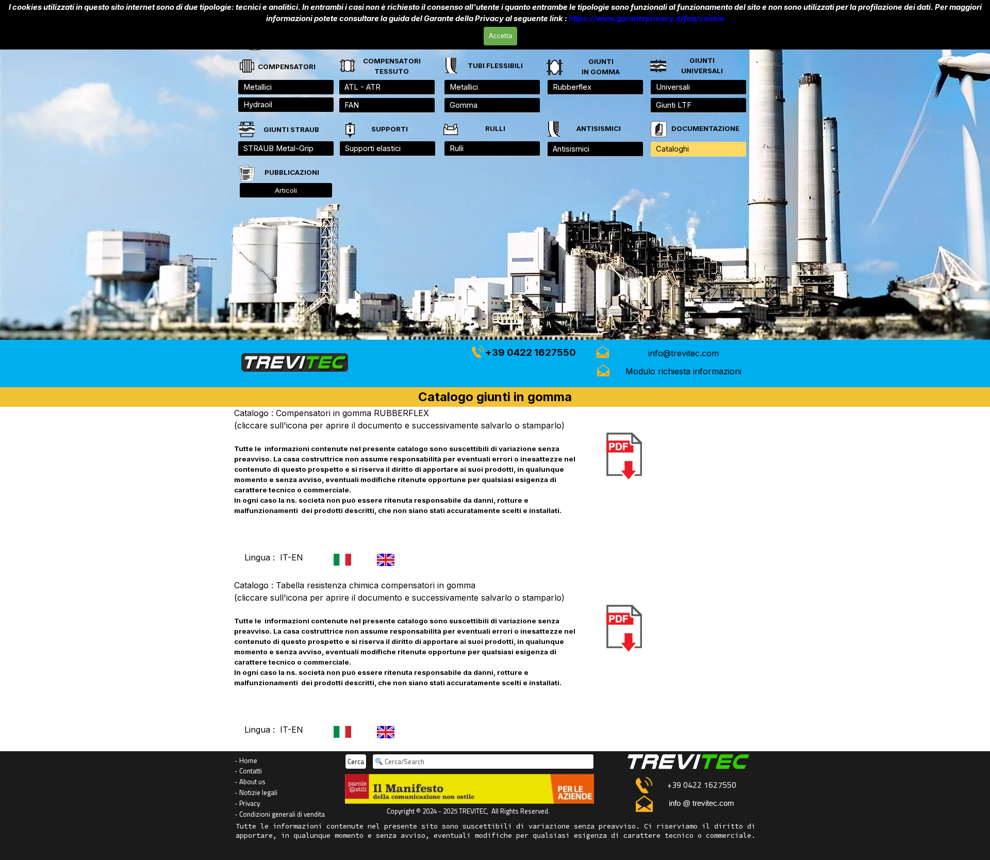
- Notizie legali (256, 792)
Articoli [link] (286, 190)
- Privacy (247, 803)
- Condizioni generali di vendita (280, 814)
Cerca (356, 761)
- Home (246, 760)
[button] (684, 353)
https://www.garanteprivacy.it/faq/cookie (646, 18)
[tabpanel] (702, 66)
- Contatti (248, 771)
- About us (250, 781)
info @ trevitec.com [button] (701, 803)
